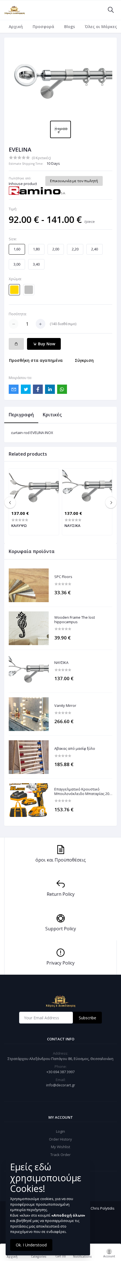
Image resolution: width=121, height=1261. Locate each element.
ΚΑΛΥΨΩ (19, 525)
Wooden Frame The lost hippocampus (74, 619)
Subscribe (87, 1017)
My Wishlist (60, 1146)
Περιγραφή (21, 415)
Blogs (69, 26)
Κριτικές (52, 415)
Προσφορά (43, 26)
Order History (60, 1139)
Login (60, 1131)
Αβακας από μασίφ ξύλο (74, 748)
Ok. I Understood (31, 1245)
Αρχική (16, 26)
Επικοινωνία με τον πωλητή (74, 180)
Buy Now (46, 343)
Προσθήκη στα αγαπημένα (36, 360)
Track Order (60, 1154)
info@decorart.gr (60, 1085)
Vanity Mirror (65, 705)
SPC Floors (63, 577)
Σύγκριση (84, 360)
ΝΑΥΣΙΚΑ (61, 663)
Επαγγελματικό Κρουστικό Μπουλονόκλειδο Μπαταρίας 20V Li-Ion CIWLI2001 (82, 791)
